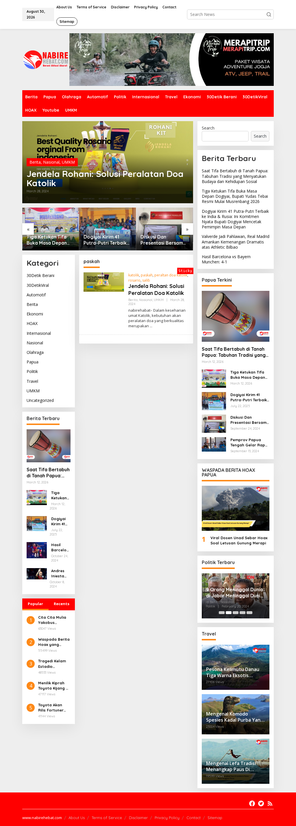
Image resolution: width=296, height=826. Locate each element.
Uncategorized (40, 400)
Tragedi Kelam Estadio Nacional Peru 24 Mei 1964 (52, 664)
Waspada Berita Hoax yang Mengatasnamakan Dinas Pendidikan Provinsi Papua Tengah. (54, 642)
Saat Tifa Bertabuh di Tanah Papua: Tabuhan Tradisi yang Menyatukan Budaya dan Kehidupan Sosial (48, 473)
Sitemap (215, 817)
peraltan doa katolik (170, 275)
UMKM (68, 162)
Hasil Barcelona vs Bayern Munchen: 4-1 (60, 547)
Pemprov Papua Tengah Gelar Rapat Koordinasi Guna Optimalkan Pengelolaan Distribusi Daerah (249, 442)
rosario (134, 280)
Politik (32, 371)
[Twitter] (261, 803)
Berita (35, 162)
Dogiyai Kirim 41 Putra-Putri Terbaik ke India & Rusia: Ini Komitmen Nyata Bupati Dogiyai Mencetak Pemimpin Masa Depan (106, 240)
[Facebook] (252, 803)
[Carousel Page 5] (249, 612)
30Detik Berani (40, 275)
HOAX (32, 323)
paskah (147, 275)
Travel (32, 381)
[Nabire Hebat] (45, 59)
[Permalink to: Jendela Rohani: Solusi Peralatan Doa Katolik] (104, 281)
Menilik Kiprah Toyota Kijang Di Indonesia (53, 686)
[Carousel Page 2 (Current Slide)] (229, 612)
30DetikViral (38, 285)
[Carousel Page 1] (222, 612)
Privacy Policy (167, 817)
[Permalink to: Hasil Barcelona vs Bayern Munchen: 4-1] (37, 549)
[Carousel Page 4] (242, 612)
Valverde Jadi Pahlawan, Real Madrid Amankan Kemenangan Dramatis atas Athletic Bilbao (235, 242)
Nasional (51, 162)
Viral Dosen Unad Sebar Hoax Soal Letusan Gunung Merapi (238, 540)
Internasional (39, 333)
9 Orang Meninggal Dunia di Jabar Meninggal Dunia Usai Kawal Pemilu (234, 593)
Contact (193, 817)
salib (146, 280)
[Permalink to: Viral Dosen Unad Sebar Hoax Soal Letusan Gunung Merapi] (235, 508)
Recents (61, 603)
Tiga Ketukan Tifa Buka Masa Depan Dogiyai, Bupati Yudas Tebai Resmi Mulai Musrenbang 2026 (48, 240)
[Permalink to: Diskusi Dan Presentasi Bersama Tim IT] (164, 229)
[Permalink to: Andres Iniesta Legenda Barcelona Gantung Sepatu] (37, 573)
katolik (133, 275)
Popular (35, 603)
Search (208, 128)
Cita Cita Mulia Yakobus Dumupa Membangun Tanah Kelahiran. (54, 620)
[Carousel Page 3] (235, 612)
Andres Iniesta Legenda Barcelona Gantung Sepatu (60, 573)
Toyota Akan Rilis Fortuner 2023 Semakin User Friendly (51, 708)
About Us (77, 817)
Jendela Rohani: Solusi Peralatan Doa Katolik (105, 178)
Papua (32, 362)
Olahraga (35, 352)
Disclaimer (138, 817)
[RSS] (270, 803)
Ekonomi (35, 314)
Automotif (36, 294)
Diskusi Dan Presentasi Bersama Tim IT (163, 240)
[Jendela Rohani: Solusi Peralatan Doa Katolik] (151, 326)
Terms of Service (107, 817)
